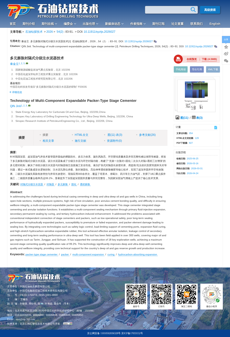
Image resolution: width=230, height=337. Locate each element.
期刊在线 (48, 24)
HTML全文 (81, 134)
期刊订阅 (158, 24)
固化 (74, 184)
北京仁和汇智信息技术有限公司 (37, 323)
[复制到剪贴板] (155, 41)
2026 (49, 31)
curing (111, 254)
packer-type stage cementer (42, 254)
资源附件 (114, 140)
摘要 (45, 134)
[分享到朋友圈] (226, 60)
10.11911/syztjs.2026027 (99, 31)
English (215, 24)
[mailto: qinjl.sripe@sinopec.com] (29, 105)
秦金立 (14, 63)
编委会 (68, 24)
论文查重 (177, 24)
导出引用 (197, 69)
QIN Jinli (15, 106)
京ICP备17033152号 (132, 333)
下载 (209, 59)
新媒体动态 (112, 24)
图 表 (114, 134)
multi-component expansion (88, 254)
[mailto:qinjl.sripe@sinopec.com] (27, 63)
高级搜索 (210, 9)
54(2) (60, 31)
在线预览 (192, 59)
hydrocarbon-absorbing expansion (138, 254)
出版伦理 (89, 24)
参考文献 (147, 134)
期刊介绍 (29, 24)
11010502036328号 (110, 333)
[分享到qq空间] (226, 46)
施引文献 (80, 140)
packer (65, 254)
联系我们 (196, 24)
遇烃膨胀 (85, 184)
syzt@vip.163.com (25, 319)
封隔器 (51, 184)
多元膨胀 (63, 184)
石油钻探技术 (34, 31)
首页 (13, 24)
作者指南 (136, 24)
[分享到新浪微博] (226, 53)
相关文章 (48, 140)
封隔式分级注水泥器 (32, 184)
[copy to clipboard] (215, 46)
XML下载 (213, 69)
